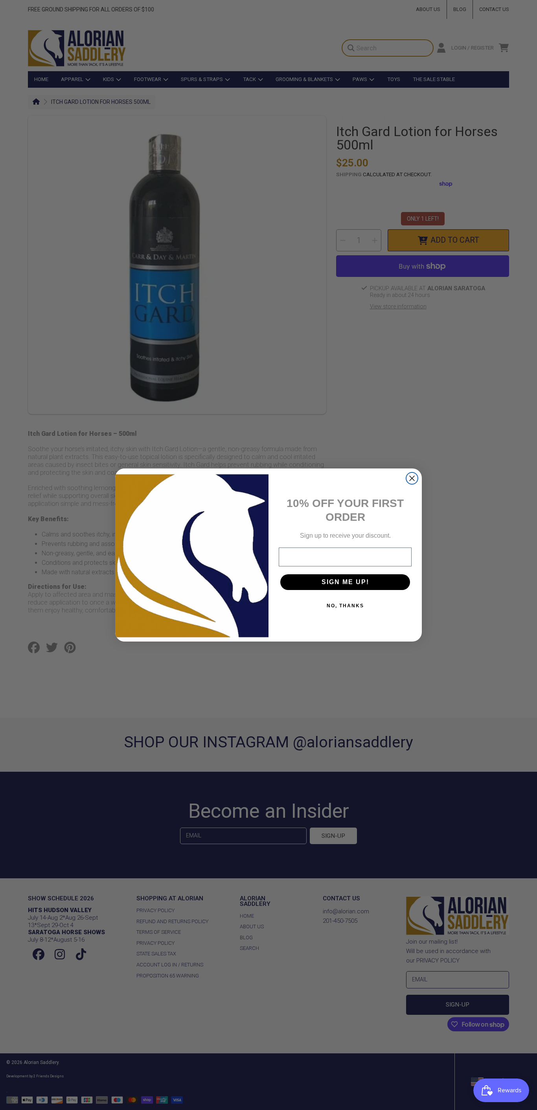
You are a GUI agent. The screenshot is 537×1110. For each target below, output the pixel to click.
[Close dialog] (412, 478)
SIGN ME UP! (345, 582)
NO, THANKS (345, 605)
